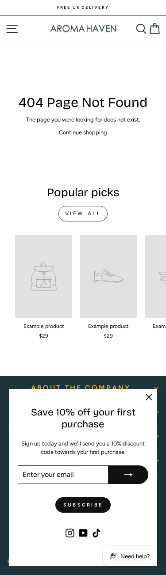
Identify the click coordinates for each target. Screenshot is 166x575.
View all (83, 213)
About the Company (81, 388)
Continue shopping (83, 132)
